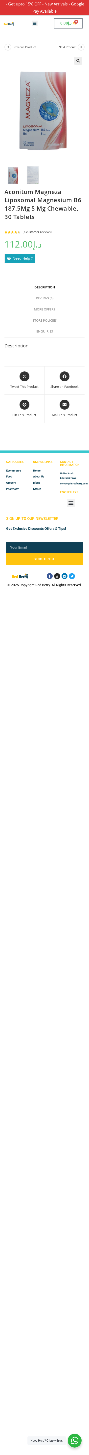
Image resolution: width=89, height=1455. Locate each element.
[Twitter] (72, 576)
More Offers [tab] (44, 309)
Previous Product (24, 47)
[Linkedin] (64, 576)
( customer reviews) (37, 232)
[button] (35, 23)
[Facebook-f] (50, 576)
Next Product (67, 47)
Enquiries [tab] (44, 331)
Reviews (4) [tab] (44, 298)
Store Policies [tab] (45, 320)
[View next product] (81, 47)
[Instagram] (57, 576)
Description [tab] (44, 287)
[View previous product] (7, 47)
